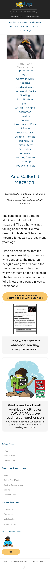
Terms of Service (10, 461)
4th (27, 26)
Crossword (8, 509)
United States (25, 145)
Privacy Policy (9, 456)
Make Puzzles (10, 502)
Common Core (25, 78)
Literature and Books (25, 124)
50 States (25, 149)
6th (38, 26)
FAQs (6, 451)
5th (33, 26)
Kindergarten (35, 22)
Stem (25, 103)
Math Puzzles (9, 519)
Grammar (25, 111)
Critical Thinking (25, 107)
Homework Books (25, 91)
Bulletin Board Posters (12, 480)
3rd (22, 26)
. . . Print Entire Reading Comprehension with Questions (25, 296)
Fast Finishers (25, 99)
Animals (25, 153)
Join (11, 552)
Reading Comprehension (13, 485)
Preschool (22, 22)
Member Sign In (16, 16)
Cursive (25, 120)
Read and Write (25, 87)
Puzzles (25, 116)
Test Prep (25, 161)
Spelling (25, 95)
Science (25, 128)
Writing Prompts (25, 136)
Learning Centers (25, 157)
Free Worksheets (25, 165)
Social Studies (25, 132)
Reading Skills (25, 140)
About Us (8, 444)
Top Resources (25, 70)
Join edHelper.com (32, 16)
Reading (12, 22)
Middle (22, 30)
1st (11, 26)
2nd (16, 26)
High (29, 30)
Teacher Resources (14, 468)
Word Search (9, 514)
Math (25, 74)
